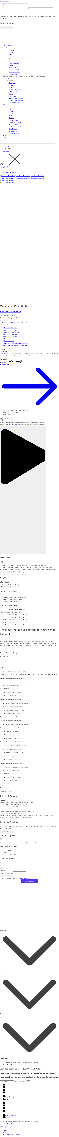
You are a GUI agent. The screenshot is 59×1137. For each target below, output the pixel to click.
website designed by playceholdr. (13, 1134)
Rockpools (12, 83)
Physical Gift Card (14, 72)
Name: (2, 866)
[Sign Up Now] (28, 1081)
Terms (5, 1132)
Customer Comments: (6, 873)
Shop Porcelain (7, 45)
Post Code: (3, 870)
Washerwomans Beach (16, 98)
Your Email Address (21, 1081)
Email (1, 868)
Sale (4, 137)
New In (5, 135)
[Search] (29, 159)
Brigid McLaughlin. (24, 878)
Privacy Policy (7, 1130)
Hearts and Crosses (15, 89)
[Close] (1, 420)
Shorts (11, 59)
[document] (29, 488)
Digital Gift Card (14, 69)
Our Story (6, 146)
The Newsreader (14, 120)
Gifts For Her (13, 129)
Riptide (11, 85)
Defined (11, 118)
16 (44, 356)
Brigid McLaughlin (8, 1126)
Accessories (12, 67)
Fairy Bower (12, 96)
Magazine (6, 151)
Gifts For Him (13, 131)
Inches (6, 581)
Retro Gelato (13, 91)
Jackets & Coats (14, 63)
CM (1, 581)
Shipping (10, 322)
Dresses (11, 52)
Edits (4, 105)
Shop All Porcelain (11, 74)
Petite (11, 113)
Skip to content (4, 1)
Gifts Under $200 (14, 133)
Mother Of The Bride (15, 122)
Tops (10, 54)
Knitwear (11, 50)
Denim (11, 65)
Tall (10, 109)
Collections (6, 78)
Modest (11, 115)
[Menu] (29, 42)
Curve (11, 111)
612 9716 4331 (7, 1064)
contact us (23, 574)
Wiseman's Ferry (14, 102)
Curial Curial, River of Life (17, 100)
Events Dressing (14, 124)
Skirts (11, 61)
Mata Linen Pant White (9, 172)
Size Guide (4, 351)
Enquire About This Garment (7, 831)
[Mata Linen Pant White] (7, 176)
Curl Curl (12, 87)
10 (34, 353)
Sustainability (7, 148)
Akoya (11, 94)
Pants (11, 56)
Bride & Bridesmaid (15, 126)
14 (22, 356)
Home (5, 170)
